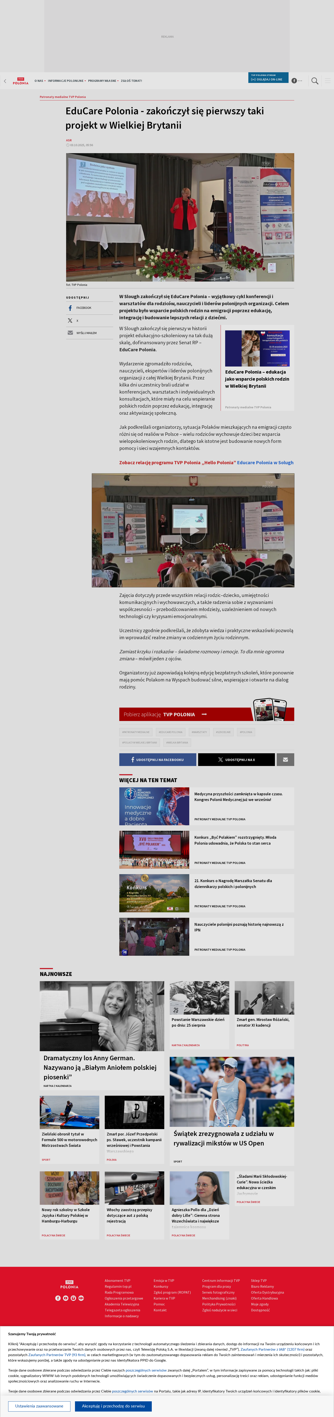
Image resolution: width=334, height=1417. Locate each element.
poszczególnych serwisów (146, 1370)
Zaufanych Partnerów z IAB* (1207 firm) (272, 1349)
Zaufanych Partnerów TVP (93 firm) (56, 1355)
